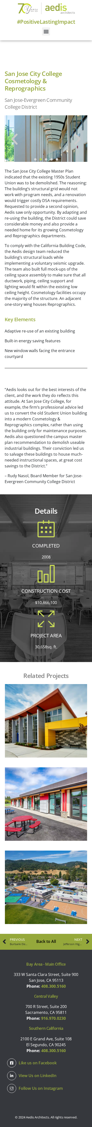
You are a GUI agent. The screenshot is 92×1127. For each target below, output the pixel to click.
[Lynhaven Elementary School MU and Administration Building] (46, 721)
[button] (46, 31)
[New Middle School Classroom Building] (46, 804)
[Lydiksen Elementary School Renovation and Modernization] (46, 887)
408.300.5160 (53, 986)
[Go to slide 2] (40, 159)
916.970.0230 (53, 1018)
